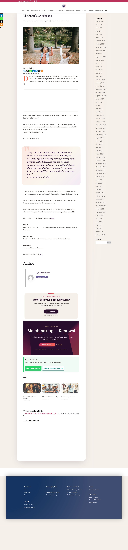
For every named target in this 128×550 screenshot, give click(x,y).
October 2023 (100, 131)
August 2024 (100, 99)
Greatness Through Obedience (67, 396)
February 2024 (100, 118)
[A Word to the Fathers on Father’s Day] (51, 388)
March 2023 (100, 154)
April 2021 (99, 228)
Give (28, 10)
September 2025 (101, 57)
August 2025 (100, 60)
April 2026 (99, 34)
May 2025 (99, 70)
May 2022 (99, 186)
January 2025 (100, 83)
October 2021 (100, 209)
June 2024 (99, 105)
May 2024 (99, 109)
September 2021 (101, 212)
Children (54, 21)
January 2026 (100, 44)
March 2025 (99, 76)
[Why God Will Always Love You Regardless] (32, 388)
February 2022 (100, 196)
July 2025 (99, 63)
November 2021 (101, 206)
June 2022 (99, 183)
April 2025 (99, 73)
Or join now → (59, 344)
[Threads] (39, 71)
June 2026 (99, 28)
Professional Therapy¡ (73, 495)
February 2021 (100, 235)
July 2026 (99, 24)
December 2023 (101, 125)
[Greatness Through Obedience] (70, 388)
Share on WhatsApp (33, 368)
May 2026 (99, 31)
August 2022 (100, 177)
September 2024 (101, 96)
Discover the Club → (47, 344)
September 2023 (101, 134)
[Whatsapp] (30, 71)
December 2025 (101, 47)
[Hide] (0, 27)
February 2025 (100, 79)
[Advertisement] (51, 100)
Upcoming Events (94, 490)
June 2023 (99, 144)
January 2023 (100, 160)
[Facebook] (24, 71)
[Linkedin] (33, 71)
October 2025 (100, 54)
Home (23, 10)
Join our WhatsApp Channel (53, 368)
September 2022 (101, 173)
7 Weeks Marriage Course (74, 490)
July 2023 (99, 141)
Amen (52, 218)
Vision (25, 490)
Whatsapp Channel (29, 507)
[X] (27, 71)
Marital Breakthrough (52, 495)
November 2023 (101, 128)
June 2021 (99, 222)
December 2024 (101, 86)
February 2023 (100, 157)
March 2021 (99, 232)
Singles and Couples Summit (95, 10)
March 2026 (100, 37)
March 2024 (100, 115)
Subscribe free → (51, 311)
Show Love (27, 492)
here (40, 254)
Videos (44, 10)
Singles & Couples (81, 10)
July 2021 (99, 219)
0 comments (64, 21)
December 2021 (101, 202)
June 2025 (99, 67)
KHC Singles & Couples (30, 505)
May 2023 (99, 147)
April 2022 (99, 189)
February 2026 (100, 41)
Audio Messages (59, 10)
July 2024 (99, 102)
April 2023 (99, 151)
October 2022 (100, 170)
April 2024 (99, 112)
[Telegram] (36, 71)
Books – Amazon (93, 497)
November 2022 (101, 167)
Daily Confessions (35, 10)
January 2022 (100, 199)
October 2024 (100, 92)
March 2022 (99, 193)
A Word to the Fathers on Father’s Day (50, 396)
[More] (42, 71)
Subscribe (50, 10)
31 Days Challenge (72, 492)
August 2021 (99, 215)
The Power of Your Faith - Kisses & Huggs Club (40, 413)
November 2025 (101, 50)
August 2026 (100, 21)
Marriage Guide (70, 10)
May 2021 (99, 225)
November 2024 (101, 89)
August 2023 (100, 138)
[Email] (47, 277)
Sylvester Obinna (32, 21)
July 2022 (99, 180)
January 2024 (100, 122)
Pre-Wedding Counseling (52, 492)
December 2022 (101, 164)
